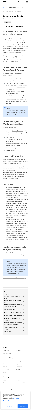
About (4, 380)
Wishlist (18, 369)
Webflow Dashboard (17, 131)
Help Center (16, 2)
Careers (18, 380)
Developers (6, 369)
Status (4, 372)
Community (19, 366)
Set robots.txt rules (9, 309)
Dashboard (6, 350)
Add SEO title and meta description (11, 330)
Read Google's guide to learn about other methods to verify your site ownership (17, 239)
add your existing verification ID (18, 213)
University (18, 361)
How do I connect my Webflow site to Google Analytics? (13, 323)
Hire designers (7, 353)
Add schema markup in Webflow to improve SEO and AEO (12, 296)
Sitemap (5, 383)
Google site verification (11, 327)
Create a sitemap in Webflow (12, 312)
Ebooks (5, 366)
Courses (5, 363)
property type (21, 87)
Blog (17, 363)
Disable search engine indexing (13, 315)
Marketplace (19, 350)
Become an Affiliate (21, 383)
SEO (23, 7)
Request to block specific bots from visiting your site (13, 305)
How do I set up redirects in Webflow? (12, 319)
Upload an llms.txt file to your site (12, 301)
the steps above (17, 193)
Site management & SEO (13, 7)
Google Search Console (11, 46)
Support (5, 361)
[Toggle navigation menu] (27, 2)
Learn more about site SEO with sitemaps (14, 278)
